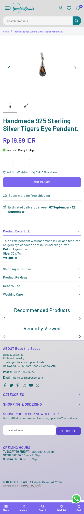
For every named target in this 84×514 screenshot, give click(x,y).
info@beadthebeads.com (23, 377)
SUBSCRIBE (68, 431)
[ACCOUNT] (60, 8)
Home (6, 31)
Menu (6, 510)
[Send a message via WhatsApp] (76, 498)
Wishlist (61, 510)
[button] (7, 8)
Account (23, 510)
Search (42, 510)
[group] (42, 68)
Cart (78, 510)
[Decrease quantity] (7, 163)
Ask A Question (46, 172)
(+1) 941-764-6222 (19, 372)
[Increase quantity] (25, 163)
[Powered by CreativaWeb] (22, 491)
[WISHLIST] (69, 8)
